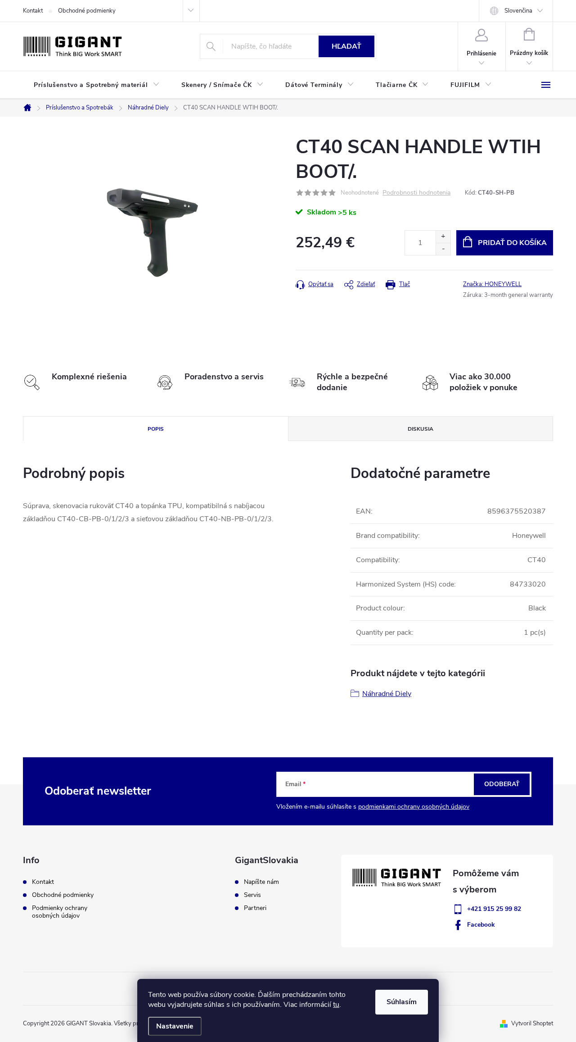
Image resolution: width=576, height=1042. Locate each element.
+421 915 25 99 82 (494, 909)
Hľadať (346, 46)
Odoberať (502, 784)
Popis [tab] (156, 428)
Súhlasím (402, 1002)
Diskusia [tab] (420, 428)
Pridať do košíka (512, 243)
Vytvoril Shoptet (532, 1023)
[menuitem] (97, 85)
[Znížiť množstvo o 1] (443, 249)
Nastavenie (175, 1026)
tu (336, 1005)
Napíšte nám (261, 882)
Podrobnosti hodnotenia (416, 193)
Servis (252, 895)
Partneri (255, 908)
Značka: (492, 284)
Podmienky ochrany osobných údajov (59, 912)
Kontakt (33, 11)
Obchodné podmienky (87, 11)
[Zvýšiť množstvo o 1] (443, 237)
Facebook (481, 924)
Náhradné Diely (386, 694)
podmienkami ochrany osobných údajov (413, 806)
